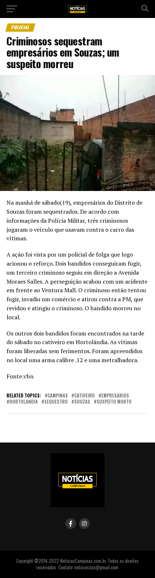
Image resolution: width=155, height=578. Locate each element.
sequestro (56, 402)
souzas (82, 402)
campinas (58, 396)
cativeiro (84, 396)
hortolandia (23, 402)
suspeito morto (114, 402)
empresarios (115, 396)
